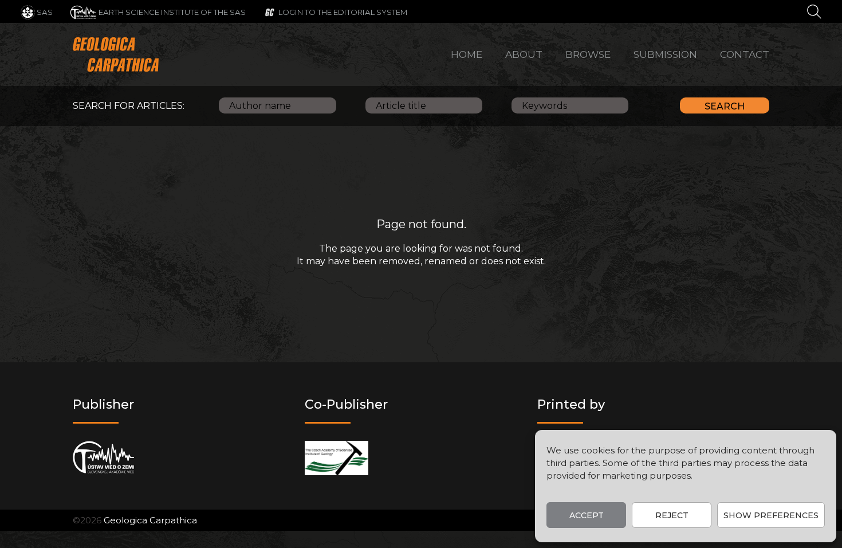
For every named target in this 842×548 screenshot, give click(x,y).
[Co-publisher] (336, 457)
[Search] (814, 10)
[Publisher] (103, 457)
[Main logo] (116, 54)
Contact (744, 54)
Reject (671, 515)
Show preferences (771, 515)
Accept (586, 515)
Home (466, 54)
